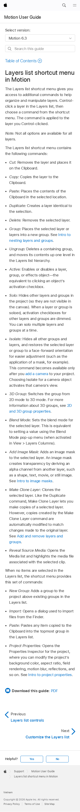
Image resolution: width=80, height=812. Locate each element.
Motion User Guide (22, 17)
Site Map (49, 804)
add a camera (36, 374)
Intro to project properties (50, 674)
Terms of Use (32, 804)
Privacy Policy (12, 804)
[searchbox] (40, 48)
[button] (64, 5)
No (57, 759)
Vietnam (8, 792)
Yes (32, 759)
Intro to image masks (34, 481)
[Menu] (74, 5)
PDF (54, 691)
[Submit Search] (10, 48)
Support (19, 771)
